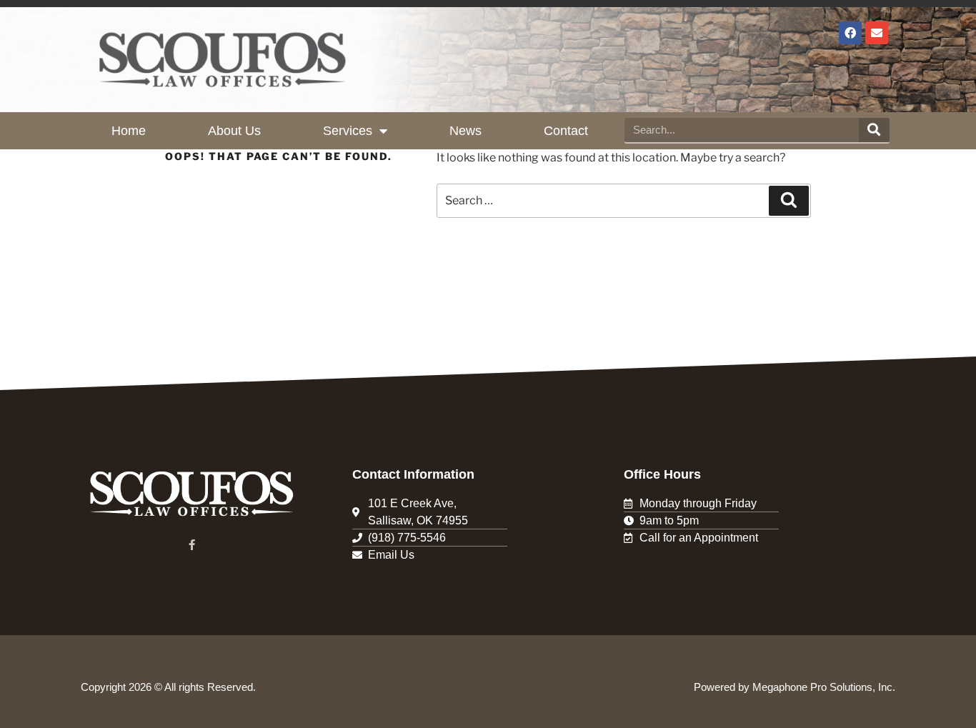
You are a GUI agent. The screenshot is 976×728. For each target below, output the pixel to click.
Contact (566, 131)
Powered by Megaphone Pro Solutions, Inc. (794, 687)
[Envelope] (876, 32)
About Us (234, 131)
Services (347, 131)
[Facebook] (850, 32)
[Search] (874, 130)
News (465, 131)
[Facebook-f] (191, 544)
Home (128, 131)
